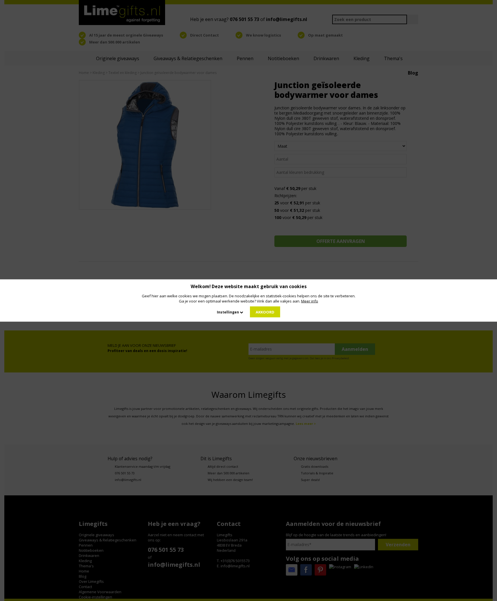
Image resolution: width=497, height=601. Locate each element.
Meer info (309, 301)
